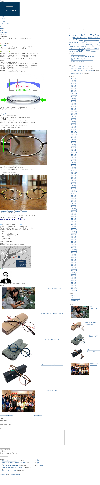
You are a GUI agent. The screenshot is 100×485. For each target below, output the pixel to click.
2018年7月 (73, 237)
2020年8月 (73, 196)
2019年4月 (73, 223)
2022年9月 (73, 155)
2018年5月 (73, 241)
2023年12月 (74, 131)
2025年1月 (73, 109)
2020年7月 (73, 198)
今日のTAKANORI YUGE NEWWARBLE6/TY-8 (51, 313)
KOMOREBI (74, 35)
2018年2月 (73, 246)
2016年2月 (73, 285)
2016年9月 (73, 274)
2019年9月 (73, 214)
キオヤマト (75, 40)
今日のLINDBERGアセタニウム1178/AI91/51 (52, 365)
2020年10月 (74, 193)
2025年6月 (73, 101)
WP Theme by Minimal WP (15, 474)
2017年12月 (74, 249)
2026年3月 (73, 86)
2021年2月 (73, 187)
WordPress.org (74, 300)
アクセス (4, 21)
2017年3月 (73, 264)
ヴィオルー (88, 49)
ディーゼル (97, 42)
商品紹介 (4, 18)
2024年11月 (74, 113)
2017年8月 (73, 256)
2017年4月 (73, 262)
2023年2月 (73, 147)
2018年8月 (73, 236)
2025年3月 (73, 106)
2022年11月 (74, 152)
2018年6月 (73, 239)
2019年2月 (73, 226)
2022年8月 (73, 157)
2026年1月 (73, 90)
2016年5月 (73, 280)
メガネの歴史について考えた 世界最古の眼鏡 (82, 70)
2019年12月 (74, 210)
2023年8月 (73, 137)
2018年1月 (73, 247)
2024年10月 (74, 114)
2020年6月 (73, 200)
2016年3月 (73, 283)
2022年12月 (74, 150)
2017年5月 (73, 260)
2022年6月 (73, 160)
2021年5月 (73, 182)
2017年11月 (74, 251)
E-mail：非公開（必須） (6, 424)
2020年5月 (73, 201)
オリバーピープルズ (80, 38)
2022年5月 (73, 162)
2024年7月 (73, 119)
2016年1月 (73, 287)
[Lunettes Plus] (10, 3)
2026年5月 (73, 83)
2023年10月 (74, 134)
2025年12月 (74, 91)
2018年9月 (73, 234)
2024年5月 (73, 123)
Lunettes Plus (4, 474)
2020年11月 (74, 192)
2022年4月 (73, 164)
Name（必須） (3, 420)
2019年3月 (73, 224)
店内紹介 (80, 51)
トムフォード (74, 44)
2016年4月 (73, 282)
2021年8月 (73, 177)
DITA (70, 35)
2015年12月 (74, 288)
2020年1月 (73, 208)
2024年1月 (73, 129)
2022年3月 (73, 165)
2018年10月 (74, 233)
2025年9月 (73, 96)
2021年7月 (73, 178)
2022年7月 (73, 159)
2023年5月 (73, 142)
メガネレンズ (78, 46)
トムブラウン (82, 44)
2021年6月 (73, 180)
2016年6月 (73, 279)
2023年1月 (73, 149)
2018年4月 (73, 242)
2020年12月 (74, 190)
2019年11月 (74, 211)
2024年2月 (73, 127)
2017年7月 (73, 257)
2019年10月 (74, 213)
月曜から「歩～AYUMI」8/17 (54, 390)
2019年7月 (73, 218)
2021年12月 (74, 170)
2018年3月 (73, 244)
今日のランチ (38, 415)
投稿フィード (74, 297)
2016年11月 (74, 270)
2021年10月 (74, 173)
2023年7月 (73, 139)
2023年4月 (73, 144)
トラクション (89, 44)
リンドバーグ (93, 46)
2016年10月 (74, 272)
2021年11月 (74, 172)
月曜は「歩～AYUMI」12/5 (77, 66)
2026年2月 (73, 88)
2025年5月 (73, 103)
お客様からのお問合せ (76, 73)
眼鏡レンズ (93, 51)
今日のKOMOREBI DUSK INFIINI (53, 339)
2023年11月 (74, 132)
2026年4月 (73, 85)
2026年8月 (73, 78)
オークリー (92, 38)
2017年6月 (73, 259)
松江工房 (87, 51)
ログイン (73, 295)
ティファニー (90, 42)
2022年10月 (74, 154)
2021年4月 (73, 183)
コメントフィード (75, 299)
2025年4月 (73, 105)
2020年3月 (73, 205)
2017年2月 (73, 265)
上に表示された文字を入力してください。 (10, 453)
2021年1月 (73, 188)
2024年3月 (73, 126)
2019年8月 (73, 216)
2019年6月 (73, 219)
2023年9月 (73, 136)
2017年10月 (74, 252)
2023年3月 (73, 146)
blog (3, 19)
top (3, 16)
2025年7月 (73, 100)
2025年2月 (73, 108)
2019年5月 (73, 221)
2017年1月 (73, 267)
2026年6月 (73, 82)
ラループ (84, 46)
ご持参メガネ (82, 35)
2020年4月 (73, 203)
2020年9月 (73, 195)
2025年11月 (74, 93)
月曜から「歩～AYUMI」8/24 (54, 288)
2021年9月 (73, 175)
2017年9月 (73, 254)
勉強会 (74, 51)
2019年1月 (73, 228)
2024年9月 (73, 116)
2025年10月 (74, 95)
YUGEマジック (4, 32)
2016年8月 (73, 275)
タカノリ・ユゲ (79, 42)
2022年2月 (73, 167)
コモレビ (81, 40)
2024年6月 (73, 121)
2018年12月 (74, 229)
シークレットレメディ (90, 40)
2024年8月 (73, 118)
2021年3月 (73, 185)
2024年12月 (74, 111)
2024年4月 (73, 124)
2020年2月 (73, 206)
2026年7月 (73, 80)
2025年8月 (73, 98)
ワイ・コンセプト (76, 49)
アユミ (93, 35)
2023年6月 (73, 141)
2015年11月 (74, 290)
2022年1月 (73, 169)
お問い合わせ (5, 23)
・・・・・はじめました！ (6, 415)
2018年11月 (74, 231)
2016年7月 (73, 277)
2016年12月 (74, 269)
